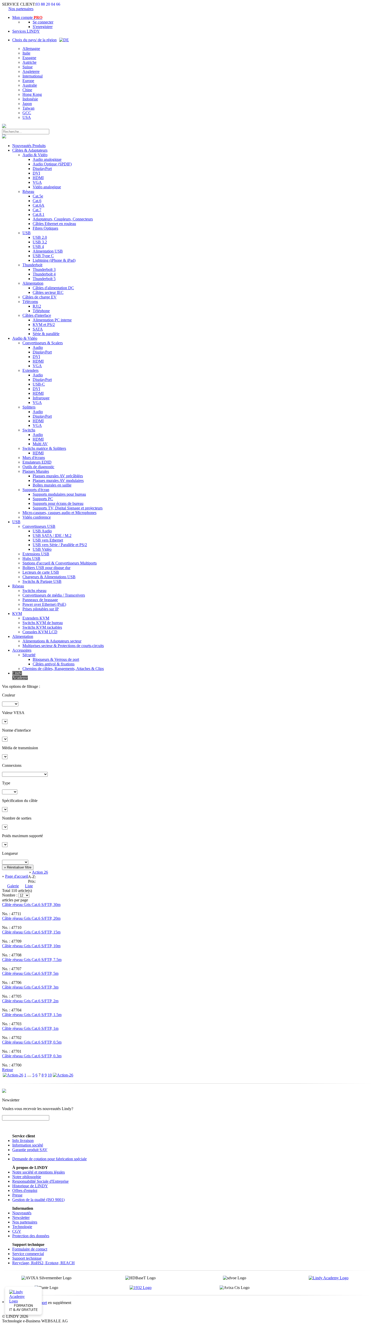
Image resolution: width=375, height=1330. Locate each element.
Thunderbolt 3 (44, 269)
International (32, 76)
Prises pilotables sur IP (40, 609)
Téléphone (41, 311)
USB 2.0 (40, 237)
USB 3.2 (40, 242)
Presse (17, 1195)
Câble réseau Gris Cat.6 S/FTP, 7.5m (31, 959)
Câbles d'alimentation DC (53, 288)
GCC (26, 113)
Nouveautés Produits (29, 145)
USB (26, 233)
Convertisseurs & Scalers (42, 343)
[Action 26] (13, 1075)
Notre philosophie (26, 1177)
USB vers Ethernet (48, 540)
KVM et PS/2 (44, 324)
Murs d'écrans (33, 457)
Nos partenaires (20, 9)
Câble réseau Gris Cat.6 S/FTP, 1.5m (31, 1014)
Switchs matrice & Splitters (44, 448)
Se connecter (43, 22)
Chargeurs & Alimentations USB (49, 577)
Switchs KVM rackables (42, 627)
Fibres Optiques (45, 228)
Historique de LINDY (30, 1186)
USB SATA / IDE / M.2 (52, 535)
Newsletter (21, 1217)
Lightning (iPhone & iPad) (54, 260)
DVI (36, 173)
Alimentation (32, 283)
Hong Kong (32, 94)
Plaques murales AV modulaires (58, 480)
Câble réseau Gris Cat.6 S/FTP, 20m (31, 918)
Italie (26, 53)
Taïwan (28, 108)
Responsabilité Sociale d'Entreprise (40, 1181)
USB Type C (43, 256)
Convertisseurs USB (38, 526)
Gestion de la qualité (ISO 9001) (38, 1199)
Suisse (27, 67)
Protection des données (30, 1236)
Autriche (29, 62)
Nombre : (9, 895)
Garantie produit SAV (29, 1150)
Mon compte (27, 17)
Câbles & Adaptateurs (29, 150)
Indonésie (30, 99)
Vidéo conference (36, 517)
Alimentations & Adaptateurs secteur (51, 641)
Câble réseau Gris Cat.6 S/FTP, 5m (30, 973)
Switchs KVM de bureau (42, 623)
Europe (28, 80)
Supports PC (43, 499)
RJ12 (37, 306)
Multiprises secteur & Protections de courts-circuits (63, 645)
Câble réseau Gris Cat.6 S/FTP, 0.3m (31, 1056)
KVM (17, 613)
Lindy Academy (20, 675)
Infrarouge (41, 398)
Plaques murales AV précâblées (58, 476)
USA (26, 117)
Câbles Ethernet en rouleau (54, 223)
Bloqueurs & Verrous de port (56, 659)
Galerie (13, 886)
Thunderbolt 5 (44, 278)
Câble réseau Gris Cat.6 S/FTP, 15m (31, 932)
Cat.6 (37, 201)
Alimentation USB (48, 251)
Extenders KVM (35, 618)
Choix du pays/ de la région (34, 40)
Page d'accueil (16, 876)
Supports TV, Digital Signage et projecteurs (68, 508)
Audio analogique (47, 159)
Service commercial (28, 1254)
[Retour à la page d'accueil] (4, 126)
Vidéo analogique (47, 187)
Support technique (27, 1258)
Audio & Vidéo (34, 155)
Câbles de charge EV (39, 297)
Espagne (29, 58)
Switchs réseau (34, 590)
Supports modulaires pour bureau (59, 494)
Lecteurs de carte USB (40, 572)
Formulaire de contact (29, 1249)
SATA (38, 329)
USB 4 (38, 246)
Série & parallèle (46, 334)
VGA (37, 182)
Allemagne (31, 48)
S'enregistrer (43, 26)
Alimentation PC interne (52, 320)
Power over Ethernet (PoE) (44, 604)
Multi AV (40, 444)
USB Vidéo (42, 549)
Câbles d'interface (36, 315)
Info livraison (23, 1140)
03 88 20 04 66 (48, 4)
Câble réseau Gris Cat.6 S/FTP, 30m (31, 904)
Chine (27, 90)
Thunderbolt (32, 265)
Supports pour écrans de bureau (58, 503)
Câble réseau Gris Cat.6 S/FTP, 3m (30, 987)
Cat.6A (38, 205)
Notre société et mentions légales (38, 1172)
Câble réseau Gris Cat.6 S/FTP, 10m (31, 946)
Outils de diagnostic (38, 467)
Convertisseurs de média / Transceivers (53, 595)
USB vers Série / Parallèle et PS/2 (60, 545)
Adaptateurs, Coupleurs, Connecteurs (63, 219)
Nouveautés (21, 1213)
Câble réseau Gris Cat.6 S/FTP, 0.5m (31, 1042)
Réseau (28, 191)
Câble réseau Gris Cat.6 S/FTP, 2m (30, 1001)
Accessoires (21, 650)
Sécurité (28, 655)
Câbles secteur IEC (48, 292)
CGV (16, 1231)
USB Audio (42, 531)
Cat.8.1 (38, 214)
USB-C (39, 384)
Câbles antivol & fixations (53, 664)
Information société (27, 1145)
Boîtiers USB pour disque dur (46, 567)
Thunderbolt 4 (44, 274)
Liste (29, 886)
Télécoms (30, 301)
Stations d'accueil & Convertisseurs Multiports (59, 563)
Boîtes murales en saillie (52, 485)
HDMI (38, 178)
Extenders (30, 370)
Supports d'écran (35, 490)
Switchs (28, 430)
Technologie (22, 1226)
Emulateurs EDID (37, 462)
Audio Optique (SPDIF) (52, 164)
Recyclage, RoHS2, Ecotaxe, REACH (43, 1263)
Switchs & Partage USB (41, 581)
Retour (7, 1070)
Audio (38, 347)
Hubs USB (31, 558)
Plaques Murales (35, 471)
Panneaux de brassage (40, 600)
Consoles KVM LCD (39, 632)
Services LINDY (26, 31)
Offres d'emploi (24, 1190)
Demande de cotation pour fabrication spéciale (49, 1159)
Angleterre (31, 71)
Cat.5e (38, 196)
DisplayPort (42, 168)
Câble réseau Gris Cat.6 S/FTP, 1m (30, 1028)
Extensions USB (35, 554)
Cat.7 (37, 210)
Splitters (28, 407)
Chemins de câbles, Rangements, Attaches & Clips (63, 668)
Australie (29, 85)
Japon (27, 103)
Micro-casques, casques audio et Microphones (59, 512)
